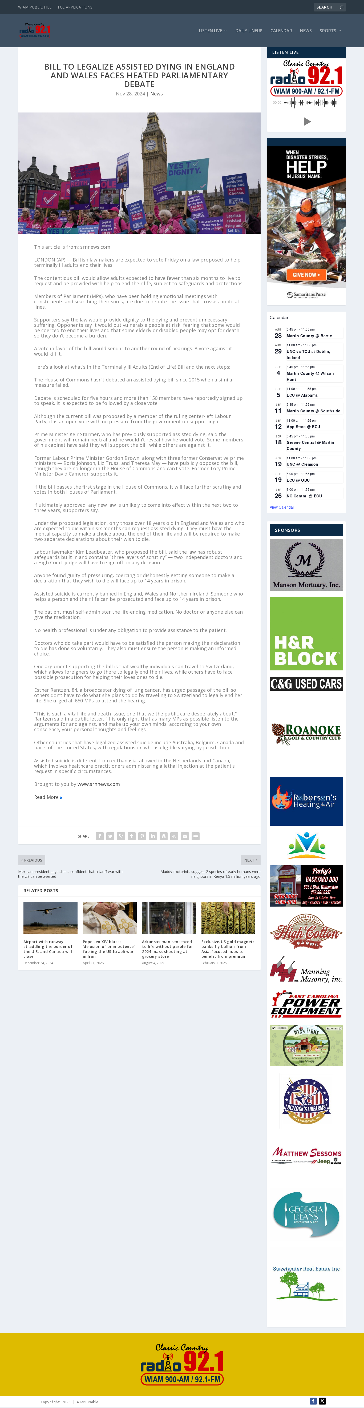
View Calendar (282, 507)
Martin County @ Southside (314, 410)
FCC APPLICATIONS (75, 7)
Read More (46, 797)
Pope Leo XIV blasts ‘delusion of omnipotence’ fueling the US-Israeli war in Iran (109, 949)
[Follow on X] (322, 1401)
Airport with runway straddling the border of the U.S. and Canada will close (47, 949)
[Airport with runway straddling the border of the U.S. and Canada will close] (50, 918)
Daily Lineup (249, 31)
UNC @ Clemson (302, 464)
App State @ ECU (303, 426)
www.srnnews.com (99, 784)
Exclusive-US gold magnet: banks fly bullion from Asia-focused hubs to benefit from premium (227, 949)
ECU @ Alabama (302, 395)
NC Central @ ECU (304, 495)
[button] (306, 121)
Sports (328, 31)
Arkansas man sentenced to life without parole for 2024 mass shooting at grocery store (167, 949)
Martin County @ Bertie (309, 335)
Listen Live (210, 31)
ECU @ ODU (298, 480)
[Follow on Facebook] (313, 1401)
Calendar (281, 31)
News (306, 31)
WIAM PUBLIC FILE (34, 7)
